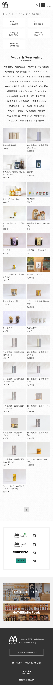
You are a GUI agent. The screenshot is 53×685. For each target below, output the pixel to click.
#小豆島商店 (38, 81)
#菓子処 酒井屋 (13, 116)
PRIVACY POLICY (33, 663)
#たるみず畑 (12, 101)
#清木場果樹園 (26, 121)
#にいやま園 (26, 106)
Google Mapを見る (26, 643)
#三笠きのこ (24, 101)
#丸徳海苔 (32, 86)
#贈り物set (39, 121)
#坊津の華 (32, 67)
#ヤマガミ (21, 77)
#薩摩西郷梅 (12, 91)
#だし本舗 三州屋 (38, 96)
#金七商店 (8, 67)
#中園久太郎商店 (12, 86)
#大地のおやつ (40, 116)
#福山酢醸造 (21, 72)
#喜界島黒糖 (20, 67)
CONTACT (17, 663)
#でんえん (13, 121)
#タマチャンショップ (27, 91)
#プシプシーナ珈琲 (16, 111)
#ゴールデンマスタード (38, 72)
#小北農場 (14, 81)
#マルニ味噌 (12, 96)
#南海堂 (41, 111)
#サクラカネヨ (9, 77)
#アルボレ (42, 91)
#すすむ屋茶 (39, 106)
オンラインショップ (20, 14)
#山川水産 (24, 96)
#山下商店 (31, 77)
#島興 (23, 86)
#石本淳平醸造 (44, 77)
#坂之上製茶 (14, 106)
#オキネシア (27, 116)
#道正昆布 (43, 86)
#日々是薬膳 (31, 111)
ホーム (5, 14)
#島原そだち (25, 81)
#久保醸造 (9, 72)
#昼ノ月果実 (43, 67)
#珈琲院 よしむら (39, 101)
